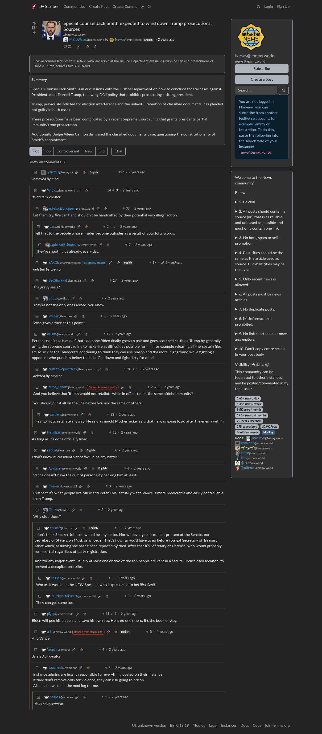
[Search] (258, 6)
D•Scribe (48, 6)
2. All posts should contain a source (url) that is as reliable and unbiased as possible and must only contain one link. (260, 220)
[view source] (95, 47)
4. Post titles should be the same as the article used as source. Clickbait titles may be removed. (260, 261)
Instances (229, 725)
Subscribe (262, 69)
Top (48, 151)
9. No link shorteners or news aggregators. (261, 336)
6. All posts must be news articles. (258, 297)
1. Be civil (247, 202)
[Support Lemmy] (149, 6)
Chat (119, 151)
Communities (74, 6)
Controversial (68, 151)
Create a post (262, 79)
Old (102, 151)
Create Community (128, 6)
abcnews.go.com (74, 34)
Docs (244, 725)
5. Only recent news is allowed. (255, 282)
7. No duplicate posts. (257, 309)
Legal (213, 725)
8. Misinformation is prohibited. (253, 321)
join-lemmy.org (277, 725)
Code (257, 725)
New (89, 151)
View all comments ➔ (47, 162)
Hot (36, 151)
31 (70, 46)
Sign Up (283, 6)
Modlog (268, 432)
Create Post (99, 6)
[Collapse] (35, 172)
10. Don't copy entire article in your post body (260, 351)
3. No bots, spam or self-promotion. (257, 240)
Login (268, 6)
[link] (79, 46)
